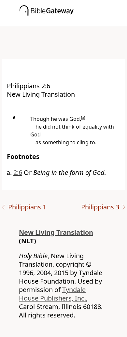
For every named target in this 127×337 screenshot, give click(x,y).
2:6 (17, 172)
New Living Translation (56, 232)
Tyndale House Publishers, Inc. (52, 293)
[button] (73, 21)
